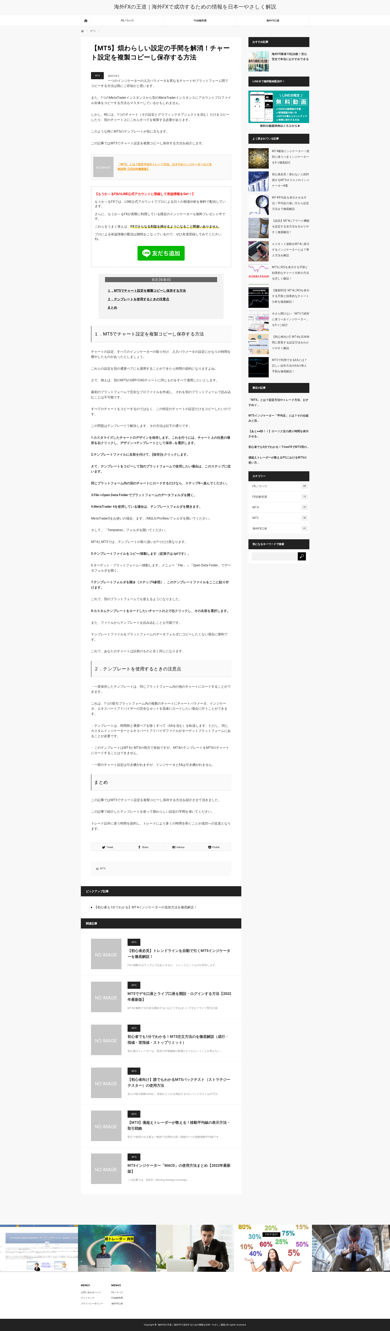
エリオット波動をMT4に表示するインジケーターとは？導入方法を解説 (290, 249)
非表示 (165, 280)
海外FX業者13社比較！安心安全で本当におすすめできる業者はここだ (290, 57)
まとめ (112, 307)
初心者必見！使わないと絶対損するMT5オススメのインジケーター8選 (290, 180)
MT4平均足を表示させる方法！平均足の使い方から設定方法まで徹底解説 (290, 203)
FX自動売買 (200, 20)
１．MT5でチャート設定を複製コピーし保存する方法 (146, 291)
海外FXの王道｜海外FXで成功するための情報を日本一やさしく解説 (195, 6)
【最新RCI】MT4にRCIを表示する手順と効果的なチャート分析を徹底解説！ (290, 296)
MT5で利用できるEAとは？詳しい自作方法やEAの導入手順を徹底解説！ (289, 365)
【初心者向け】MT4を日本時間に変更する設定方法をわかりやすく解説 (290, 342)
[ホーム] (86, 20)
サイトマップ (87, 1298)
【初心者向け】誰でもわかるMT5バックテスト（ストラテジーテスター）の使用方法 (179, 1082)
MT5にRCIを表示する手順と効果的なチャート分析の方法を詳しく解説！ (290, 272)
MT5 (97, 75)
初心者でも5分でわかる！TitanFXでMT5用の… (278, 446)
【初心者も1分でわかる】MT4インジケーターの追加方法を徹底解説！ (145, 907)
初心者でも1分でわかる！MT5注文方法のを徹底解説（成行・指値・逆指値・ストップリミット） (178, 1039)
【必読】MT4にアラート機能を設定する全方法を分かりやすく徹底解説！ (290, 226)
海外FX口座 (272, 20)
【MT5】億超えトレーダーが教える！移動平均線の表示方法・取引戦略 (179, 1125)
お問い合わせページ (91, 1292)
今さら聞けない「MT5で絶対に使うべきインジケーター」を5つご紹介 (290, 319)
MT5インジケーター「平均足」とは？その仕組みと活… (278, 418)
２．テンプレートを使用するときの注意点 (138, 299)
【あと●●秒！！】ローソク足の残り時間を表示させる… (278, 434)
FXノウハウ (127, 20)
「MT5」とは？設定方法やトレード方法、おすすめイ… (278, 402)
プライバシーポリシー (92, 1303)
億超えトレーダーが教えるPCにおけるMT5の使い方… (277, 460)
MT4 (279, 507)
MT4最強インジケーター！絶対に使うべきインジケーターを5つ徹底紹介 (290, 156)
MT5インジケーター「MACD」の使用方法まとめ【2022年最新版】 (179, 1168)
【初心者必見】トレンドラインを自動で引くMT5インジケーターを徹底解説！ (179, 953)
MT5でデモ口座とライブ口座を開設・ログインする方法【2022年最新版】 (179, 996)
